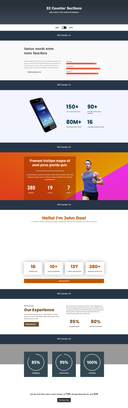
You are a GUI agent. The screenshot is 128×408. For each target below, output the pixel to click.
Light (57, 27)
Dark (71, 27)
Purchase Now (64, 400)
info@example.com (34, 72)
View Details (30, 324)
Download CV (64, 281)
